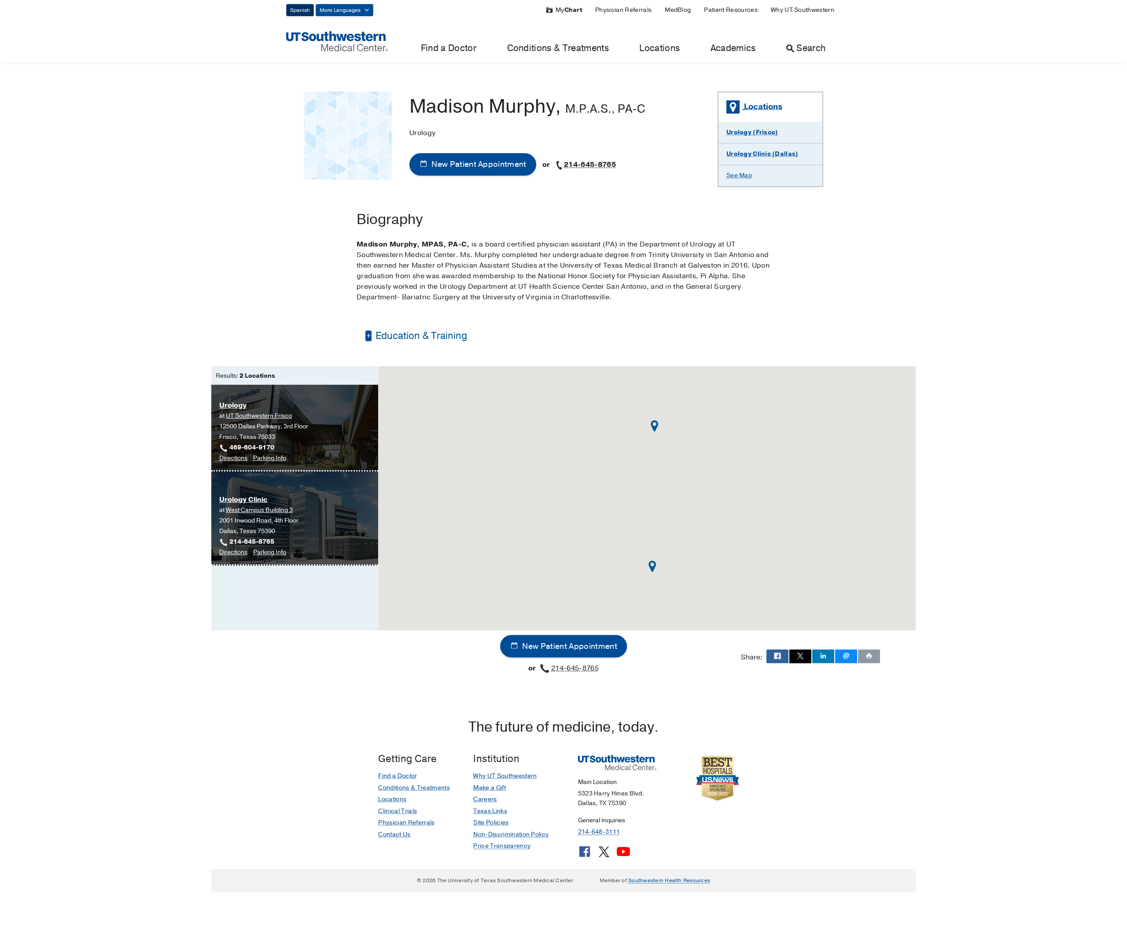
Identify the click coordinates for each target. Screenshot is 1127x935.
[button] (655, 426)
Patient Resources (730, 10)
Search (810, 48)
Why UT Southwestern (802, 10)
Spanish (300, 10)
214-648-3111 (599, 832)
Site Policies (490, 822)
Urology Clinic (243, 499)
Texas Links (490, 811)
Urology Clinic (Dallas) (762, 154)
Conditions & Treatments (558, 48)
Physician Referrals (623, 10)
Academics (733, 48)
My (569, 10)
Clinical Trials (397, 811)
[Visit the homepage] (337, 41)
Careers (485, 799)
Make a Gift (489, 788)
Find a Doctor (448, 48)
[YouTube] (623, 855)
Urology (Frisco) (752, 132)
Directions (233, 458)
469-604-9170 (251, 447)
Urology (233, 405)
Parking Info (269, 458)
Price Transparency (501, 846)
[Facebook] (584, 855)
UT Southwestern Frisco (259, 416)
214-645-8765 (590, 164)
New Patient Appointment (478, 164)
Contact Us (394, 834)
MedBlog (678, 10)
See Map (739, 175)
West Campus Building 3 (259, 510)
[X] (604, 855)
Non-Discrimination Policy (511, 834)
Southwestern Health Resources (669, 880)
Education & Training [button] (420, 335)
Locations (659, 48)
